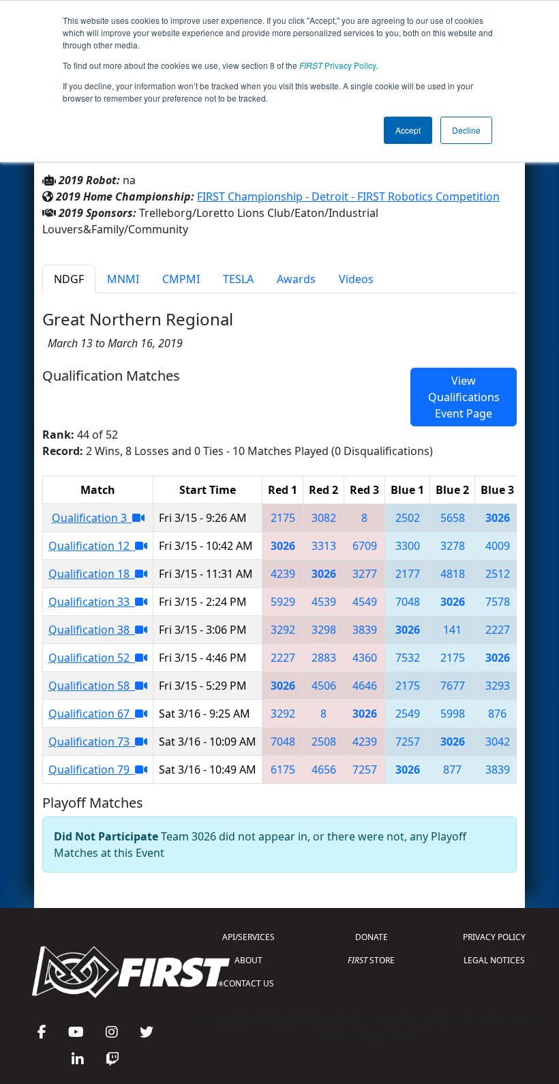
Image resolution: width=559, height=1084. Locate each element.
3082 (324, 517)
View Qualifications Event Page (464, 397)
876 (497, 713)
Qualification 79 (91, 769)
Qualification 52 (91, 657)
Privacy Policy (337, 65)
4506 (324, 685)
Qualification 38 (91, 629)
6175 (283, 769)
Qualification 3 (92, 517)
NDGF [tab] (69, 279)
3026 (497, 517)
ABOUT (248, 960)
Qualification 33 (91, 601)
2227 (497, 629)
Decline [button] (466, 130)
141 (452, 629)
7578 (497, 601)
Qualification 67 (91, 713)
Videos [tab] (356, 279)
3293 (497, 685)
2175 (283, 517)
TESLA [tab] (238, 279)
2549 (407, 713)
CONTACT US (249, 983)
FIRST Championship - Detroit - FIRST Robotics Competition (348, 196)
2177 (407, 573)
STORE (371, 960)
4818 (452, 573)
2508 (324, 741)
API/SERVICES (248, 937)
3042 (497, 741)
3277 (364, 573)
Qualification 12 (91, 545)
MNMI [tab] (123, 279)
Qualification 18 (91, 573)
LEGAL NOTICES (494, 960)
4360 (364, 657)
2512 (497, 573)
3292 (283, 629)
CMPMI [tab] (181, 279)
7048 (407, 601)
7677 (452, 685)
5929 (283, 601)
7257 (407, 741)
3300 (407, 545)
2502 (407, 517)
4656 (324, 769)
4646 (364, 685)
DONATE (371, 937)
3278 (452, 545)
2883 (324, 657)
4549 (364, 601)
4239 (283, 573)
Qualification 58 (91, 685)
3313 (324, 545)
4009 (497, 545)
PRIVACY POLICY (494, 937)
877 (452, 769)
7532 (407, 657)
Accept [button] (408, 130)
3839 (364, 629)
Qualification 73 (91, 741)
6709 (364, 545)
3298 (324, 629)
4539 (324, 601)
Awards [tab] (296, 279)
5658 (452, 517)
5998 (452, 713)
